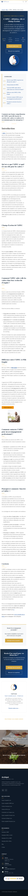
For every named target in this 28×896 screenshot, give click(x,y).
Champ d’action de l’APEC (13, 84)
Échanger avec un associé (14, 667)
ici (13, 609)
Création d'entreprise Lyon (7, 806)
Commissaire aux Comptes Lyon (8, 812)
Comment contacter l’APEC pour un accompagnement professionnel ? (15, 98)
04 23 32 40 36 (8, 864)
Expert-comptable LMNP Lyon (8, 803)
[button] (26, 1)
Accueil (3, 9)
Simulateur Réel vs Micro (7, 841)
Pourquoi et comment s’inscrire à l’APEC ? (14, 102)
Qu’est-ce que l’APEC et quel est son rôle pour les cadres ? (15, 80)
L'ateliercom (14, 891)
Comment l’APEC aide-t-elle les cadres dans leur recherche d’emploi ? (15, 88)
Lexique (3, 847)
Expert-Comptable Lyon (6, 800)
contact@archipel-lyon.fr (10, 868)
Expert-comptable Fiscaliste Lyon (8, 815)
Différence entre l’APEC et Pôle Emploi (14, 93)
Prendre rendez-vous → (14, 46)
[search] (23, 1)
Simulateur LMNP (5, 832)
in (2, 790)
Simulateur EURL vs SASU (7, 835)
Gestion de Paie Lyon (6, 809)
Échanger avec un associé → (14, 640)
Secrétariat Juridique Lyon (7, 818)
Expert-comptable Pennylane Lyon (8, 821)
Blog (7, 9)
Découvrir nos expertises (14, 51)
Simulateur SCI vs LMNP (7, 838)
